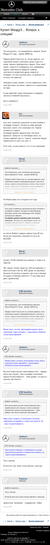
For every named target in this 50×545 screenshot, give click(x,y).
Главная (6, 14)
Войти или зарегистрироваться (35, 2)
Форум (15, 14)
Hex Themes (31, 540)
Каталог (25, 14)
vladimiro (23, 42)
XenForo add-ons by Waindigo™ (18, 538)
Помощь (46, 527)
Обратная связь (35, 527)
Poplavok (23, 479)
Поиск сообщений (8, 18)
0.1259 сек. (14, 542)
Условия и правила (42, 530)
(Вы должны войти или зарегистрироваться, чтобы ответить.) (28, 515)
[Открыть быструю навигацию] (48, 25)
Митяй (22, 159)
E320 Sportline (25, 291)
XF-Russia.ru (12, 534)
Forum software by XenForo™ (18, 532)
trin (20, 114)
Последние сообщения (26, 18)
